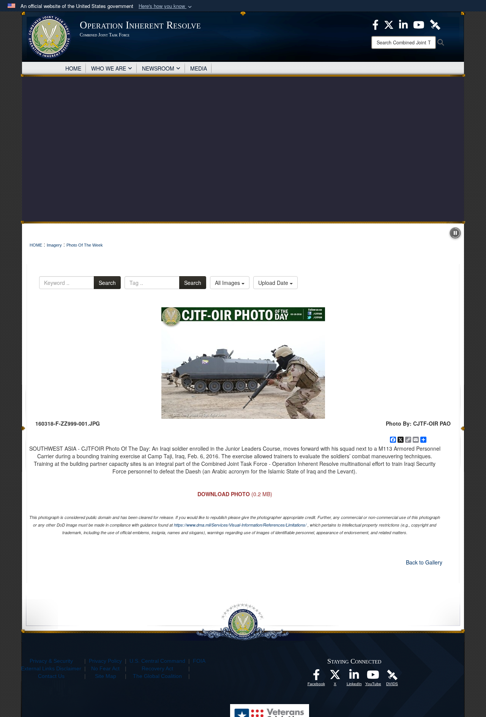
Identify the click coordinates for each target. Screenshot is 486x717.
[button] (166, 6)
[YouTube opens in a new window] (373, 677)
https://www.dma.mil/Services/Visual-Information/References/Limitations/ (240, 525)
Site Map (105, 676)
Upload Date (274, 282)
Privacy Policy (105, 661)
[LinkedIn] (403, 24)
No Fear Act (105, 668)
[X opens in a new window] (335, 677)
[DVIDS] (435, 24)
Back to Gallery (424, 562)
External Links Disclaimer (51, 668)
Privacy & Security (51, 661)
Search (107, 282)
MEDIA (198, 68)
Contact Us (51, 676)
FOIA (199, 661)
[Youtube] (418, 24)
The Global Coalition (157, 676)
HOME (73, 68)
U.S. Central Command (157, 661)
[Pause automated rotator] (455, 233)
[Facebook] (375, 24)
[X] (389, 24)
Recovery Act (157, 668)
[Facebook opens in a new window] (316, 677)
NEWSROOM (158, 68)
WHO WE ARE (108, 68)
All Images (228, 282)
